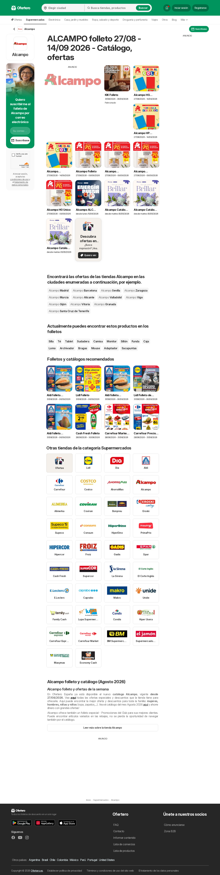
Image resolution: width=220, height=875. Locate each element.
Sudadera (83, 341)
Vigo (134, 297)
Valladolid (110, 297)
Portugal (92, 860)
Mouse (95, 348)
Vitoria (80, 304)
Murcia (59, 297)
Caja (146, 341)
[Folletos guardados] (166, 8)
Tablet (69, 341)
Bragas (82, 348)
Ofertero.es (37, 870)
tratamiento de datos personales (20, 183)
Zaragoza (135, 290)
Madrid (59, 290)
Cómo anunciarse (174, 825)
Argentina (34, 860)
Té (59, 341)
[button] (21, 823)
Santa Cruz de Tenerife (69, 311)
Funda (135, 341)
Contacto (118, 831)
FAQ (115, 825)
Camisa (98, 341)
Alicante (83, 297)
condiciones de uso (19, 179)
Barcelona (85, 290)
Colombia (62, 860)
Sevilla (110, 290)
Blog (174, 19)
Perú (83, 860)
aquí (73, 697)
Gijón (57, 304)
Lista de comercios (124, 844)
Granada (105, 304)
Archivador (67, 348)
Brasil (45, 860)
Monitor (112, 341)
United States (106, 860)
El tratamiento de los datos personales (159, 870)
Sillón (124, 341)
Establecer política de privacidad (64, 870)
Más (183, 19)
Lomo (52, 348)
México (74, 860)
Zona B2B (170, 831)
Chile (52, 860)
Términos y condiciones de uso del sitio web (110, 870)
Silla (51, 341)
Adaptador (110, 348)
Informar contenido (124, 837)
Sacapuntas (129, 348)
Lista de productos (124, 850)
